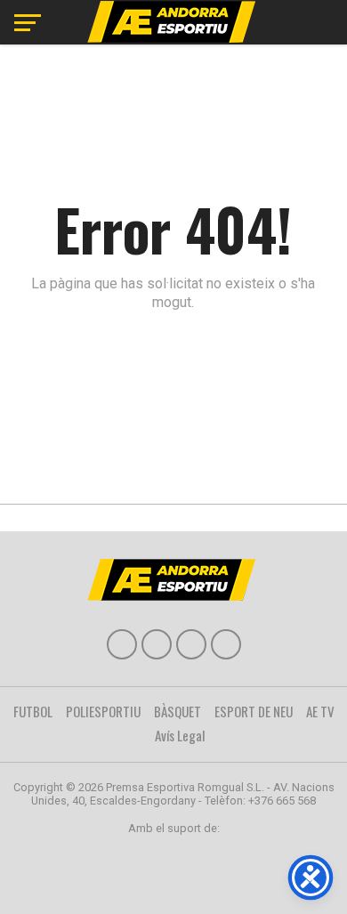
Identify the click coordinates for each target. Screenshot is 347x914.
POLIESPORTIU (103, 711)
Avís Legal (180, 735)
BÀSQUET (177, 711)
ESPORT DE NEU (253, 711)
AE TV (320, 711)
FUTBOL (32, 711)
